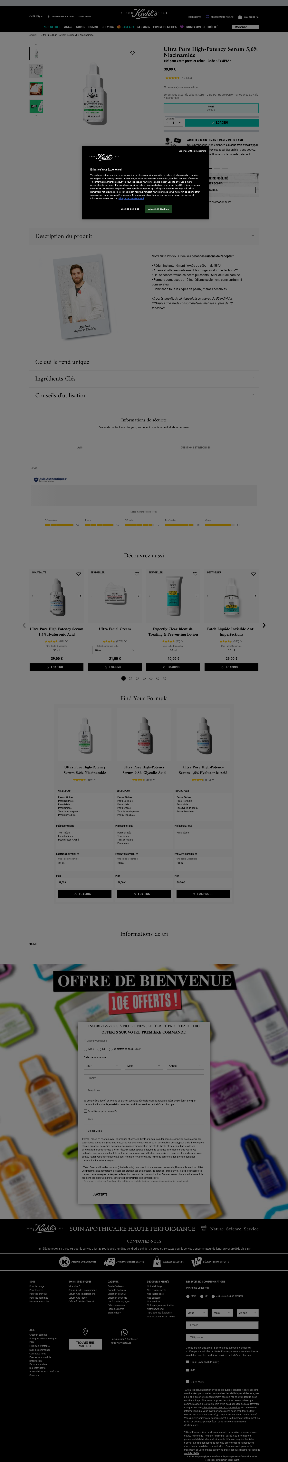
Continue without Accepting (192, 151)
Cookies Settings (130, 208)
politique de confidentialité (131, 198)
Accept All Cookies (158, 209)
